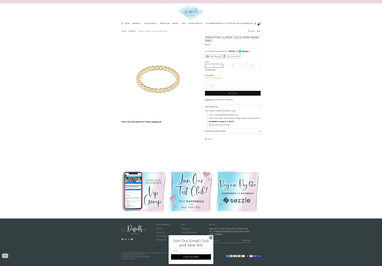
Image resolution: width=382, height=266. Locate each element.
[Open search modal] (122, 23)
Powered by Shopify (128, 258)
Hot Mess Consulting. (138, 254)
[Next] (216, 1)
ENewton (132, 31)
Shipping (209, 100)
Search (159, 229)
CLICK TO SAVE (191, 257)
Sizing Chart (161, 240)
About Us (160, 232)
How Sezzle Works (189, 232)
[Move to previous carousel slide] (254, 157)
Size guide (211, 70)
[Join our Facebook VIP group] (144, 191)
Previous (251, 31)
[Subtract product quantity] (207, 86)
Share (210, 139)
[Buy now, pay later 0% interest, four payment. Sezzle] (237, 191)
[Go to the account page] (255, 23)
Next (259, 31)
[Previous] (165, 1)
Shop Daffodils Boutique (141, 252)
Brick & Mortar (162, 236)
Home (123, 31)
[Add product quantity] (213, 86)
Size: (207, 62)
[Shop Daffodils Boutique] (191, 12)
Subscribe (246, 240)
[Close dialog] (211, 237)
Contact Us (186, 229)
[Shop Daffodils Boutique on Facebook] (122, 239)
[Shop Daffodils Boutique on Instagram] (126, 239)
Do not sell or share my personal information (135, 256)
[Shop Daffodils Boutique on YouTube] (132, 239)
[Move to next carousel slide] (259, 157)
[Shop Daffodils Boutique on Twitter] (129, 239)
